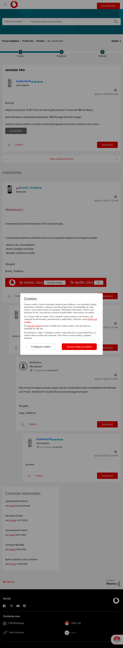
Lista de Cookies (34, 326)
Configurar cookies (41, 346)
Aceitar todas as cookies (79, 346)
